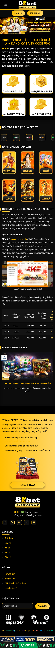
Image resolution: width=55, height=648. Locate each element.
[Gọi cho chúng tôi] (26, 522)
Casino (8, 543)
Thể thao (9, 538)
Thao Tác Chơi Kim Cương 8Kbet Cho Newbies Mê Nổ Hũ (27, 383)
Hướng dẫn (10, 574)
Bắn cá (8, 557)
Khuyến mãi (10, 578)
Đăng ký (42, 606)
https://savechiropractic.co (17, 441)
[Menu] (6, 4)
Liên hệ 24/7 (11, 588)
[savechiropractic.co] (27, 4)
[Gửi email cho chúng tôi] (19, 522)
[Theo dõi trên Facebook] (5, 522)
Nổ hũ (7, 552)
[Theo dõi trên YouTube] (34, 522)
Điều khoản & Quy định (15, 583)
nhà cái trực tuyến (19, 239)
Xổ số (7, 547)
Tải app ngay (27, 485)
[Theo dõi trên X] (12, 522)
